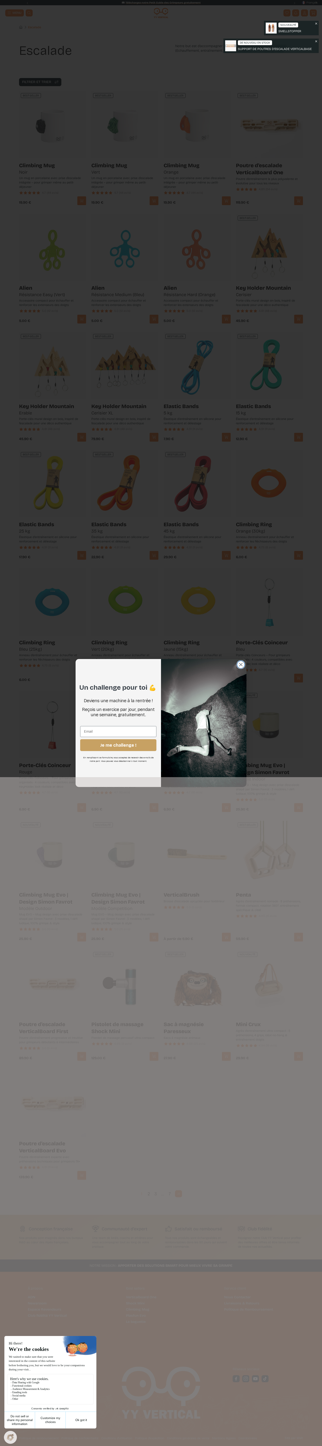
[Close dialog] (241, 664)
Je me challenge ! (118, 745)
